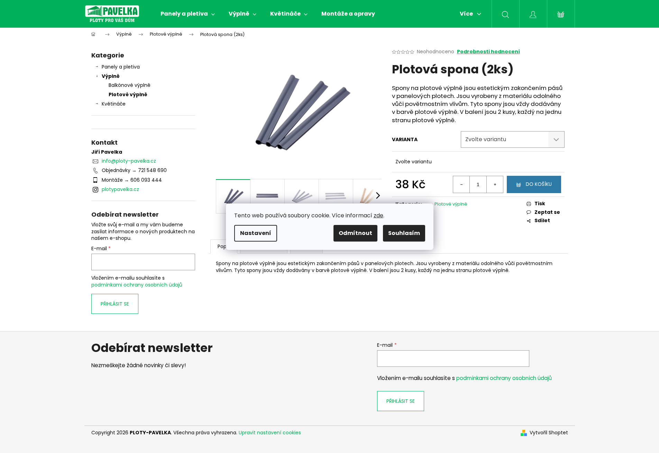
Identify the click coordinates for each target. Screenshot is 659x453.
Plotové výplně (128, 94)
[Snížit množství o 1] (461, 184)
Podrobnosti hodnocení (488, 51)
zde (378, 215)
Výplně (111, 76)
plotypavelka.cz (120, 189)
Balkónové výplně (129, 85)
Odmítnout (355, 233)
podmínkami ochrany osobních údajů (136, 284)
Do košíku (539, 184)
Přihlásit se (115, 303)
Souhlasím (404, 233)
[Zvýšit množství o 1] (494, 184)
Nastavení (255, 233)
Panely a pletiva (121, 66)
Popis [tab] (224, 246)
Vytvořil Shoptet (549, 432)
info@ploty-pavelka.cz (129, 160)
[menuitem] (188, 14)
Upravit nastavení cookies (270, 432)
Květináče (114, 103)
